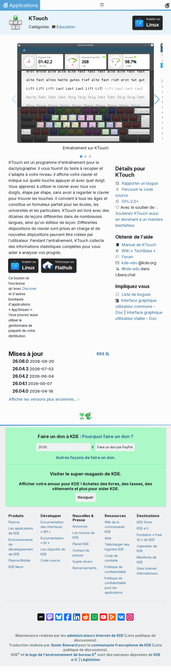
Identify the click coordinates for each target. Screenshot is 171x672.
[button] (81, 156)
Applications (20, 6)
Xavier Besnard (64, 645)
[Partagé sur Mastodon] (49, 614)
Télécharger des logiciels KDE (117, 546)
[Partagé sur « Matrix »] (41, 614)
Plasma (13, 522)
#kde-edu (131, 268)
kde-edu (129, 262)
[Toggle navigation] (102, 5)
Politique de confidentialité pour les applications (115, 585)
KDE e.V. (143, 528)
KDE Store (144, 522)
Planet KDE (81, 544)
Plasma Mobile (19, 560)
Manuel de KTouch (139, 244)
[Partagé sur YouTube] (103, 614)
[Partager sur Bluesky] (58, 614)
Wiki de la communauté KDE (114, 527)
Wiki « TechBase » (138, 250)
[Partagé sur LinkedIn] (76, 614)
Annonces (80, 526)
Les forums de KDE (84, 535)
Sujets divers (82, 561)
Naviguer (86, 497)
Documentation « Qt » (52, 540)
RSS (101, 353)
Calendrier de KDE (147, 548)
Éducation (65, 26)
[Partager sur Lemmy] (94, 614)
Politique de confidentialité (115, 569)
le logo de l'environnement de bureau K (60, 655)
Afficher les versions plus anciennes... (42, 399)
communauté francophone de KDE (121, 645)
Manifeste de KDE (147, 559)
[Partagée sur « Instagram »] (130, 614)
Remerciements (85, 568)
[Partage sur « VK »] (121, 614)
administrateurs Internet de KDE (95, 635)
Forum (127, 256)
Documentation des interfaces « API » (52, 527)
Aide (108, 538)
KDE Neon (15, 567)
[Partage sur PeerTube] (112, 614)
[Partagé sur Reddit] (85, 614)
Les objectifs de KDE (53, 551)
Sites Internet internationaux (147, 570)
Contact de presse (81, 552)
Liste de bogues (136, 294)
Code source (50, 560)
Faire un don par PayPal (114, 447)
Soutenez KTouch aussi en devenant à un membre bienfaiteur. (139, 219)
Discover (29, 288)
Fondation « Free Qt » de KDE (149, 537)
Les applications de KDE (20, 530)
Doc (119, 312)
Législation (90, 660)
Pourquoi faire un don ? (107, 436)
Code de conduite (111, 558)
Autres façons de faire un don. (85, 457)
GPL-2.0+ (130, 201)
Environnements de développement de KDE (20, 547)
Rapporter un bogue (140, 183)
